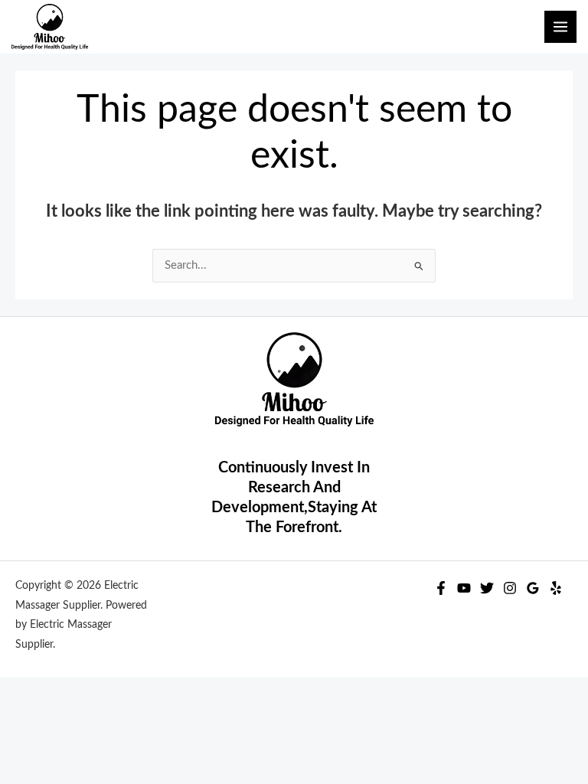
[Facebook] (441, 588)
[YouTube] (464, 588)
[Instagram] (510, 588)
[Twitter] (487, 588)
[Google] (533, 588)
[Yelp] (556, 588)
